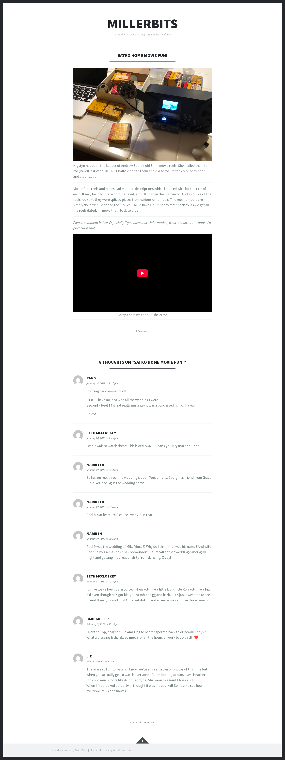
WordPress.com (122, 750)
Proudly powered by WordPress (70, 750)
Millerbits (142, 23)
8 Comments (142, 331)
